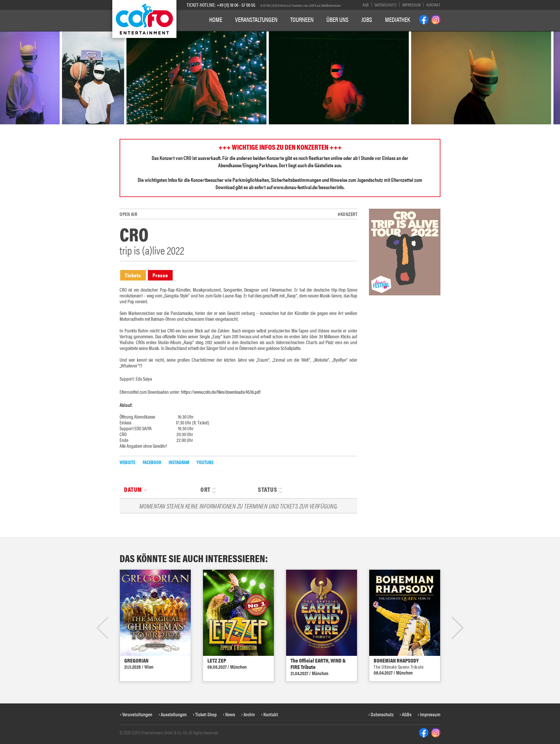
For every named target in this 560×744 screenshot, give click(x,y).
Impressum (411, 4)
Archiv (249, 714)
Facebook (152, 462)
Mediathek (397, 19)
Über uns (337, 19)
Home (215, 19)
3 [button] (261, 34)
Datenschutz (385, 4)
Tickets (133, 275)
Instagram (179, 462)
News (230, 714)
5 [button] (275, 34)
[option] (134, 77)
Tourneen (302, 19)
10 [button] (310, 34)
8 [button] (295, 34)
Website (127, 462)
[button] (10, 95)
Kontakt (433, 4)
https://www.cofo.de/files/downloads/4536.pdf (220, 391)
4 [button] (268, 34)
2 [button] (255, 34)
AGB (366, 4)
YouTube (205, 462)
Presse (160, 275)
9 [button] (302, 34)
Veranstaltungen (256, 19)
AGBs (407, 714)
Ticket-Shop (206, 714)
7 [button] (288, 34)
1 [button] (248, 34)
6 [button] (282, 34)
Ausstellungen (174, 714)
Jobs (366, 19)
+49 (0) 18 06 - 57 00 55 (236, 4)
